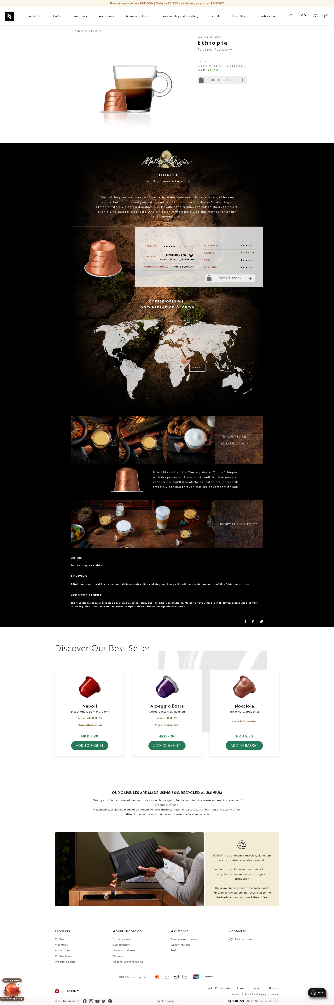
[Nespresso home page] (236, 1001)
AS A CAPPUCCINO (233, 443)
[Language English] (73, 991)
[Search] (291, 16)
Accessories (62, 950)
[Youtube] (97, 1001)
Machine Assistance (184, 939)
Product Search (65, 962)
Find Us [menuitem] (215, 16)
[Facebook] (85, 1001)
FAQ (173, 950)
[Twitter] (104, 1001)
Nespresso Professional (128, 962)
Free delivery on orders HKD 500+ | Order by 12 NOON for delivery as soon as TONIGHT (167, 3)
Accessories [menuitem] (106, 16)
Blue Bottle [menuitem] (34, 16)
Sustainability (122, 945)
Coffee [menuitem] (57, 16)
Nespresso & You (124, 950)
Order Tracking (181, 945)
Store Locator (122, 939)
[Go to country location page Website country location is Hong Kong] (57, 991)
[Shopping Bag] (326, 16)
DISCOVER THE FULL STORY (237, 524)
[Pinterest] (110, 1001)
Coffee (59, 939)
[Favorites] (303, 16)
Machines (61, 945)
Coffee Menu (63, 956)
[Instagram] (91, 1001)
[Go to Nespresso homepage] (9, 16)
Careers (118, 956)
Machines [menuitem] (80, 16)
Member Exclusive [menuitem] (137, 16)
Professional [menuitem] (268, 16)
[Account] (315, 16)
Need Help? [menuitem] (239, 16)
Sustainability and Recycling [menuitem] (180, 16)
